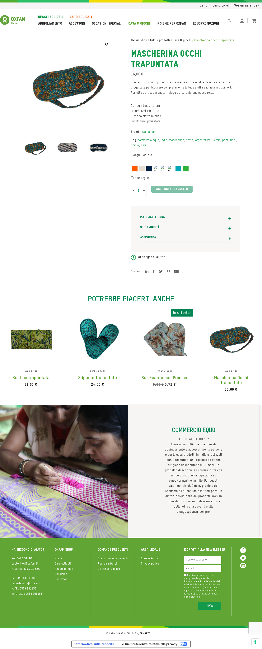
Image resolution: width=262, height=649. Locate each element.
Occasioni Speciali (107, 23)
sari (143, 145)
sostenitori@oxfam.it (25, 563)
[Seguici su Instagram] (243, 565)
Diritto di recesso (109, 568)
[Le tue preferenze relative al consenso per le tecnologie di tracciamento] (255, 642)
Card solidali (81, 17)
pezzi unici (229, 140)
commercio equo (148, 140)
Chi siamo (61, 574)
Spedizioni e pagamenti (113, 558)
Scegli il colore (142, 155)
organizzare (203, 140)
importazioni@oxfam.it (26, 583)
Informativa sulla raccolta (94, 644)
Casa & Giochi (139, 23)
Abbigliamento (50, 23)
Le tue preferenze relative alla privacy (148, 644)
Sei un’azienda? (246, 5)
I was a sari (148, 132)
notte (189, 140)
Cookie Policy (149, 558)
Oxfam (216, 140)
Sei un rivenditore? (215, 5)
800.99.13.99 (31, 568)
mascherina (176, 140)
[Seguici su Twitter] (243, 557)
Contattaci (61, 579)
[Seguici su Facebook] (243, 550)
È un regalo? (143, 178)
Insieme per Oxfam (171, 23)
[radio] (135, 168)
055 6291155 (28, 588)
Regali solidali (50, 17)
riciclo (135, 145)
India (164, 140)
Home (58, 558)
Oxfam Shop (139, 40)
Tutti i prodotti (160, 40)
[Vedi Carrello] (253, 20)
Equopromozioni (206, 23)
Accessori (77, 23)
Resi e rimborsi (107, 563)
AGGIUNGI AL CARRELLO (172, 189)
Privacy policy (150, 563)
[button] (107, 44)
